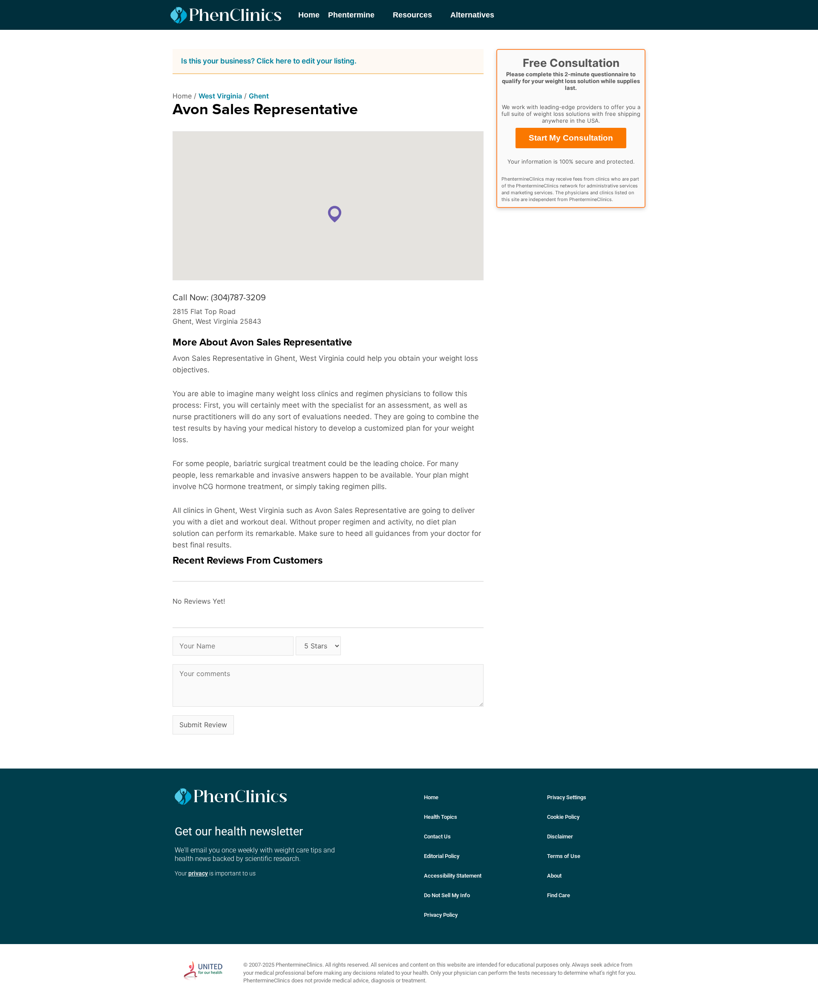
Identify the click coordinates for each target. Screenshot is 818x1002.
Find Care (558, 895)
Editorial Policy (441, 856)
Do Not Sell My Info (447, 895)
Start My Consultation (571, 137)
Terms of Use (563, 856)
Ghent (259, 96)
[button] (335, 214)
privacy (198, 873)
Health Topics (440, 817)
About (554, 875)
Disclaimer (560, 836)
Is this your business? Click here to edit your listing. (269, 61)
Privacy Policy (441, 915)
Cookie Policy (563, 817)
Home (431, 797)
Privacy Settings (566, 797)
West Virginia (220, 96)
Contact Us (437, 836)
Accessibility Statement (452, 875)
